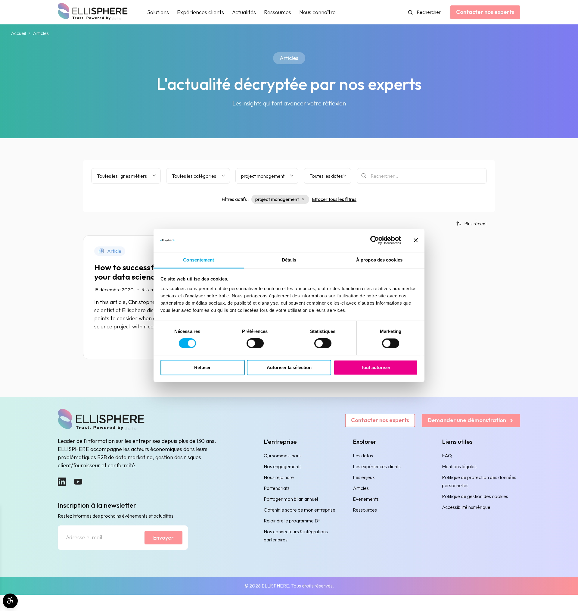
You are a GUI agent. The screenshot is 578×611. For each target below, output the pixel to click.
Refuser (202, 367)
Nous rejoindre (279, 477)
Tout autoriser (375, 367)
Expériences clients (200, 12)
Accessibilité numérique (466, 507)
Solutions (158, 12)
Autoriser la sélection (289, 367)
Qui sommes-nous (283, 456)
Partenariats (277, 488)
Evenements (366, 499)
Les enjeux (364, 477)
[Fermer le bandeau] (416, 240)
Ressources (277, 12)
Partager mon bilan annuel (291, 499)
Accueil (18, 33)
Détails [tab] (289, 259)
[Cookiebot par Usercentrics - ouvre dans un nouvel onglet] (374, 240)
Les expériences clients (377, 466)
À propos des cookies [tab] (379, 259)
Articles (361, 488)
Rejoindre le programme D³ (292, 521)
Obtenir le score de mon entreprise (299, 510)
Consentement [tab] (198, 259)
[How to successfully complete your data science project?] (149, 297)
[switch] (255, 343)
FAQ (447, 456)
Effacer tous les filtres (334, 199)
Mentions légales (459, 466)
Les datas (363, 456)
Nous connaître (317, 12)
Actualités (244, 12)
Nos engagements (283, 466)
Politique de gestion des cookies (475, 496)
